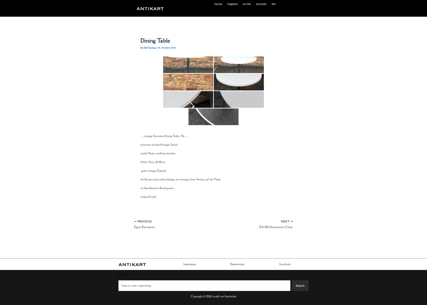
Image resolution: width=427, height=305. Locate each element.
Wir (274, 4)
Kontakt (261, 4)
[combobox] (204, 285)
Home (218, 4)
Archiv (247, 4)
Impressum (189, 264)
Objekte (232, 4)
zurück (186, 12)
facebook (284, 264)
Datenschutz (237, 264)
